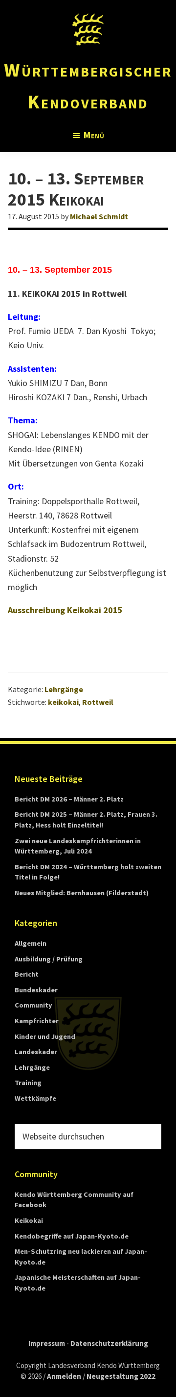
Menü (94, 135)
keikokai (63, 702)
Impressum (46, 1343)
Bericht (27, 974)
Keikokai (29, 1220)
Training (28, 1082)
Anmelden (64, 1376)
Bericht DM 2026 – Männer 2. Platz (69, 799)
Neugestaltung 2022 (121, 1376)
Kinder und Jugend (45, 1036)
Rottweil (97, 702)
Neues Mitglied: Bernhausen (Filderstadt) (82, 892)
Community (33, 1005)
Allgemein (30, 943)
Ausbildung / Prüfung (49, 959)
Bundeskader (36, 989)
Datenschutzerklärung (109, 1343)
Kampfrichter (37, 1020)
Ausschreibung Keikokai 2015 (65, 610)
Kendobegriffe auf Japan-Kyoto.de (72, 1236)
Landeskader (36, 1051)
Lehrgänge (63, 689)
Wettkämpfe (35, 1098)
